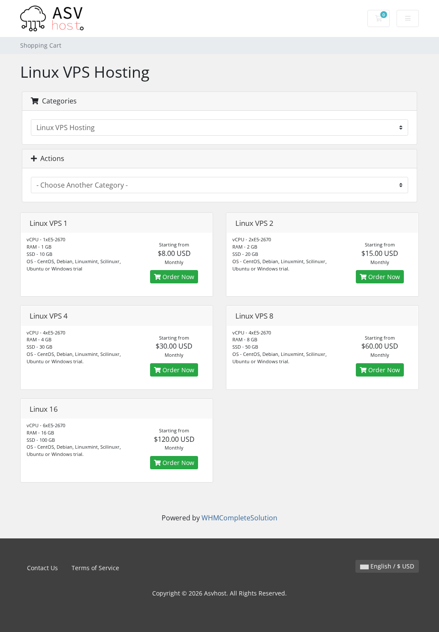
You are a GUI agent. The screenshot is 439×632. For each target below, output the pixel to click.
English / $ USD (391, 566)
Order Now (177, 277)
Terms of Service (95, 568)
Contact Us (42, 568)
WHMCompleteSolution (239, 518)
